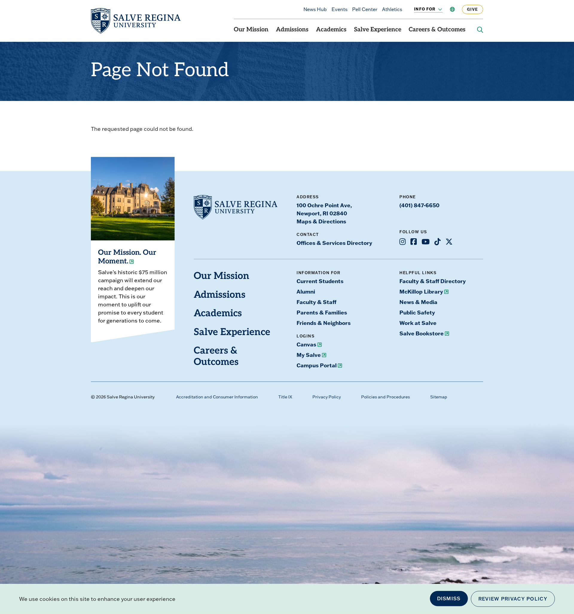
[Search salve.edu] (480, 29)
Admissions (292, 30)
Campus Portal (317, 365)
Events (339, 9)
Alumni (306, 291)
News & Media (418, 302)
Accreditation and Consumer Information (217, 397)
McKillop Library (421, 291)
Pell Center (364, 9)
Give (472, 9)
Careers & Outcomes (437, 30)
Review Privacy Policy (512, 599)
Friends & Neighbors (324, 322)
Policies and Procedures (385, 397)
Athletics (392, 9)
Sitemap (438, 397)
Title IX (285, 397)
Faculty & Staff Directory (432, 281)
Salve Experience (377, 30)
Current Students (320, 281)
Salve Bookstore (421, 333)
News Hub (315, 9)
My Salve (309, 354)
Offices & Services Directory (334, 242)
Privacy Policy (326, 397)
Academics (331, 30)
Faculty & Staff (316, 302)
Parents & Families (322, 312)
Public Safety (417, 312)
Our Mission (251, 30)
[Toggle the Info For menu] (437, 9)
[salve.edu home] (136, 21)
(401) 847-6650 (419, 205)
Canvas (306, 344)
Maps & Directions (321, 221)
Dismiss (449, 598)
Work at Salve (417, 322)
